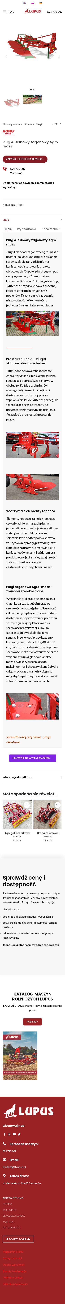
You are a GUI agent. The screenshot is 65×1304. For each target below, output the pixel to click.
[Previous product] (52, 124)
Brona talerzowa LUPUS (48, 834)
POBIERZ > (32, 1021)
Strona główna (11, 124)
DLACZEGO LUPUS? (14, 1215)
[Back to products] (56, 124)
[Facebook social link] (5, 1134)
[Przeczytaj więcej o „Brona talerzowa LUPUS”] (58, 805)
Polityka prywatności (15, 1283)
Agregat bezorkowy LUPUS (17, 834)
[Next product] (60, 124)
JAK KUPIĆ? (9, 1209)
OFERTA (7, 1203)
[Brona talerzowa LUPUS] (48, 815)
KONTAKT (9, 1221)
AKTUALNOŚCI (11, 1227)
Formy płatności (12, 1258)
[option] (31, 89)
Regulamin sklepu (13, 1251)
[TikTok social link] (19, 1134)
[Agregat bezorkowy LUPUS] (17, 815)
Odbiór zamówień (13, 1264)
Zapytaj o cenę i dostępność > (25, 159)
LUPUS (17, 840)
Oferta (28, 124)
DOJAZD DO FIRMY (19, 1239)
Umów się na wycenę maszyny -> (32, 758)
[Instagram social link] (9, 1134)
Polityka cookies (13, 1277)
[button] (6, 56)
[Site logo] (32, 13)
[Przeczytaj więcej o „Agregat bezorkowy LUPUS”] (27, 805)
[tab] (8, 229)
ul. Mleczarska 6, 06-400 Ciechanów (22, 1183)
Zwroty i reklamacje (14, 1271)
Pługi (39, 124)
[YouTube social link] (14, 1134)
